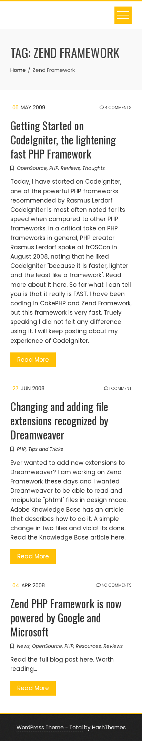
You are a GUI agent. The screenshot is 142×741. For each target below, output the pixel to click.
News (23, 646)
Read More (33, 360)
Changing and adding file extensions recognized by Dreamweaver (59, 420)
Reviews (70, 168)
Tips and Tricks (45, 449)
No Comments (116, 585)
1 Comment (120, 388)
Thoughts (93, 168)
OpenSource (32, 168)
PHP (53, 168)
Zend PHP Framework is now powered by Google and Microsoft (66, 617)
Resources (88, 646)
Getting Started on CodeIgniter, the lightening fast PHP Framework (63, 139)
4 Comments (118, 107)
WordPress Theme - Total (50, 727)
